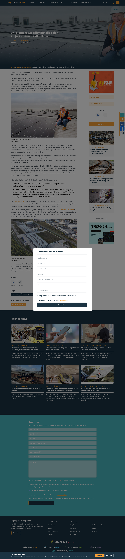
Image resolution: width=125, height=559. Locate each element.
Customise (109, 555)
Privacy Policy (62, 300)
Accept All (99, 555)
